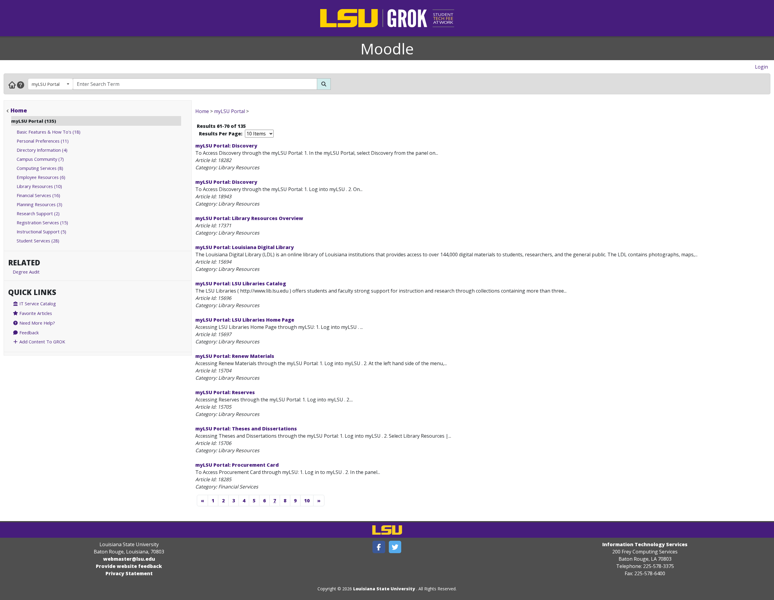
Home (19, 110)
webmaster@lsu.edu (129, 559)
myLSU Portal (46, 84)
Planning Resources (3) (39, 204)
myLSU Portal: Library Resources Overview (249, 218)
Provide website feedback (129, 566)
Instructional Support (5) (41, 232)
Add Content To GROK (41, 342)
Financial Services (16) (38, 195)
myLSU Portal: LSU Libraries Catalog (240, 283)
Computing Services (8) (40, 168)
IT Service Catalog (37, 303)
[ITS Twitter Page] (395, 547)
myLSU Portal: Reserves (225, 392)
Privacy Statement (129, 573)
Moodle (387, 48)
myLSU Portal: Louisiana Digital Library (244, 247)
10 (307, 500)
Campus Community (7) (40, 159)
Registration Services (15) (42, 222)
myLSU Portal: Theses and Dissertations (246, 428)
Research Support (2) (38, 213)
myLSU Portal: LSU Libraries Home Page (244, 319)
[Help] (20, 84)
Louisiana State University (384, 589)
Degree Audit (26, 272)
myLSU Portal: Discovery (226, 145)
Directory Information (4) (42, 150)
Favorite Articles (35, 313)
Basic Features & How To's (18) (48, 132)
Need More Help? (36, 323)
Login (761, 66)
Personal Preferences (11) (43, 141)
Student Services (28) (38, 241)
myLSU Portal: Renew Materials (234, 356)
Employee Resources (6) (41, 177)
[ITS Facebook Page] (378, 547)
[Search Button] (324, 84)
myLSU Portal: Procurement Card (237, 465)
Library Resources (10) (39, 186)
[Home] (12, 84)
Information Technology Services (645, 544)
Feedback (28, 332)
